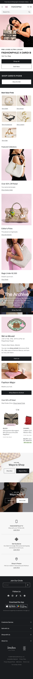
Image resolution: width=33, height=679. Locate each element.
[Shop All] (16, 43)
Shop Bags (5, 108)
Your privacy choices (16, 664)
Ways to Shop (23, 471)
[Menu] (2, 7)
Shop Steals (4, 279)
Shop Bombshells (6, 234)
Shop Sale (5, 140)
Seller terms (19, 662)
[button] (16, 12)
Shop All (16, 61)
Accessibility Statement (12, 659)
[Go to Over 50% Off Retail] (16, 165)
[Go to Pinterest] (25, 596)
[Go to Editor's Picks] (16, 209)
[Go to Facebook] (8, 596)
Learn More (16, 530)
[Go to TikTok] (16, 596)
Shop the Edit (16, 310)
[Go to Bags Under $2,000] (16, 254)
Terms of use (26, 662)
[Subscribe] (28, 585)
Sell (6, 7)
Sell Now (16, 66)
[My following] (28, 7)
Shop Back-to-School (16, 392)
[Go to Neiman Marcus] (11, 648)
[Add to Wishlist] (17, 409)
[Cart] (31, 7)
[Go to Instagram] (12, 596)
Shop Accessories (7, 124)
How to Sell (22, 500)
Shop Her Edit (16, 82)
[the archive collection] (16, 298)
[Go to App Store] (11, 607)
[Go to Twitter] (21, 596)
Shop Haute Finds (19, 403)
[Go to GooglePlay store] (22, 607)
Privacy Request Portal (9, 662)
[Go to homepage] (16, 6)
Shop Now (9, 471)
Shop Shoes (20, 108)
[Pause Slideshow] (30, 2)
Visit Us (16, 358)
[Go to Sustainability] (24, 648)
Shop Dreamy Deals (7, 190)
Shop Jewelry (20, 124)
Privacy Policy (22, 659)
